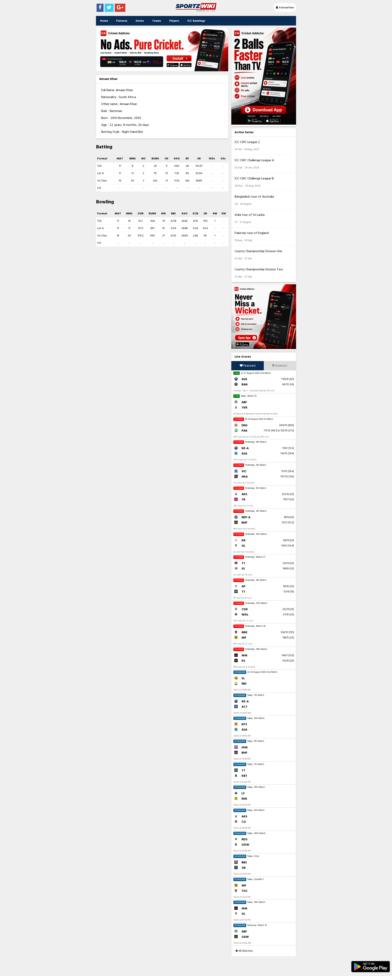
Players (174, 20)
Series (140, 20)
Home (104, 20)
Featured (249, 365)
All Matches (245, 950)
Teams (156, 20)
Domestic (280, 365)
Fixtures (121, 20)
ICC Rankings (196, 20)
